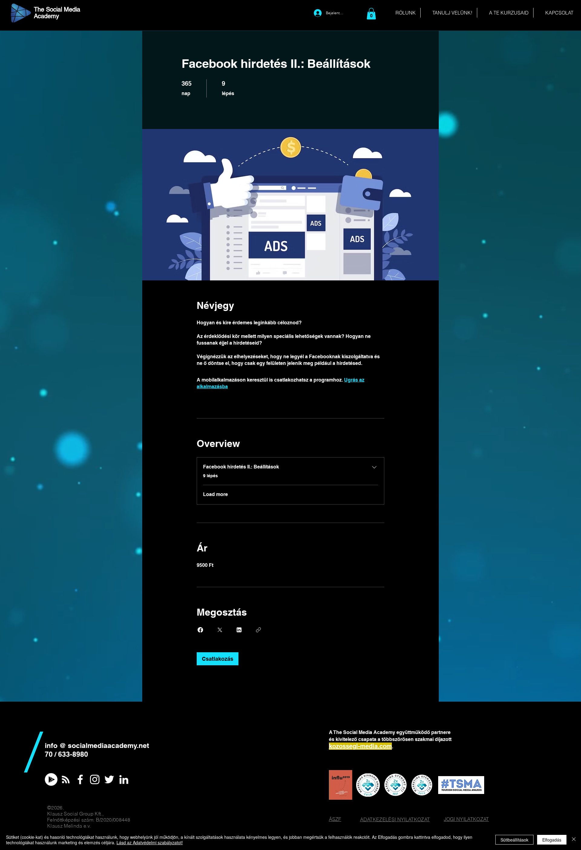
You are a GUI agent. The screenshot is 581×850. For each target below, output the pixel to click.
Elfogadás (551, 840)
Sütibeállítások (514, 840)
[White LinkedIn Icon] (123, 779)
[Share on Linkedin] (239, 629)
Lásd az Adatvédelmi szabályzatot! (150, 842)
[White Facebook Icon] (80, 779)
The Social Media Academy (57, 13)
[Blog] (65, 779)
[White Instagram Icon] (94, 779)
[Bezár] (573, 839)
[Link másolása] (258, 629)
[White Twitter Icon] (109, 779)
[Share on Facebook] (200, 629)
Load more (215, 494)
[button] (371, 13)
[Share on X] (219, 629)
